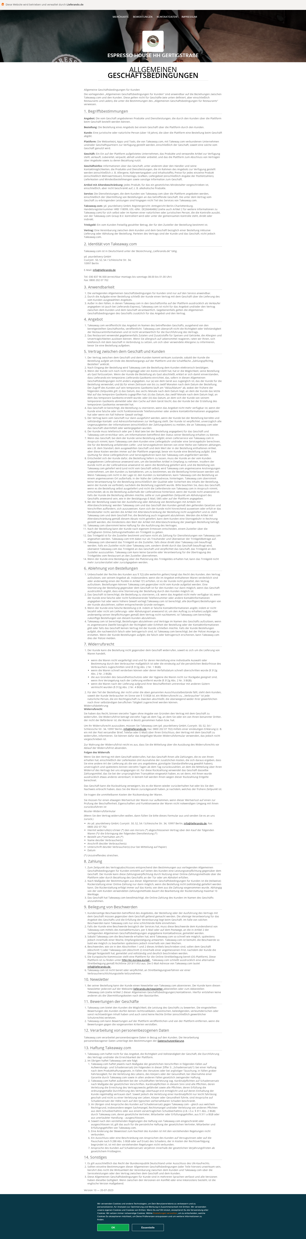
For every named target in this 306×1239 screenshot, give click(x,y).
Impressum (189, 17)
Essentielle (148, 1227)
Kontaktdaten (167, 17)
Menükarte (121, 17)
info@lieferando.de (104, 270)
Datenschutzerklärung (171, 1040)
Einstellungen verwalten (165, 1213)
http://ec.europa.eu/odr (136, 960)
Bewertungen (142, 17)
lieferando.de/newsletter (148, 988)
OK (113, 1227)
